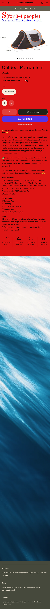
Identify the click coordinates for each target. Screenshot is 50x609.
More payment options (25, 124)
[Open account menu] (41, 2)
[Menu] (3, 3)
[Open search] (8, 2)
